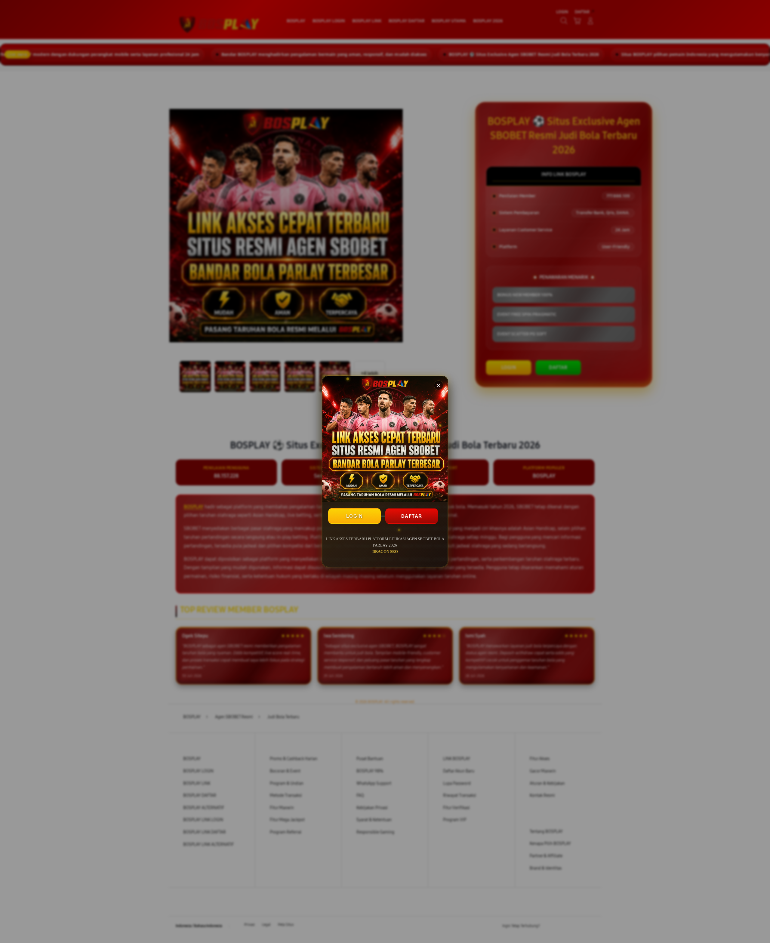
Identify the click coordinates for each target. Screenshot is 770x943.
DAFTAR (411, 516)
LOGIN (354, 516)
